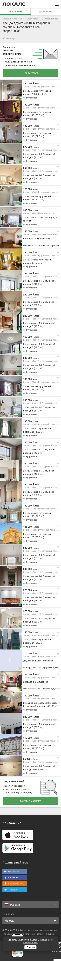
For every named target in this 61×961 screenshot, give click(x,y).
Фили (57, 667)
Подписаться (30, 73)
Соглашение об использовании (38, 941)
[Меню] (56, 4)
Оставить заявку (30, 801)
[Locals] (14, 4)
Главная (6, 18)
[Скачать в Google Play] (17, 848)
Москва (18, 18)
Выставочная (34, 688)
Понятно (31, 947)
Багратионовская (34, 667)
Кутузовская (32, 18)
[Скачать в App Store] (17, 835)
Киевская (32, 245)
